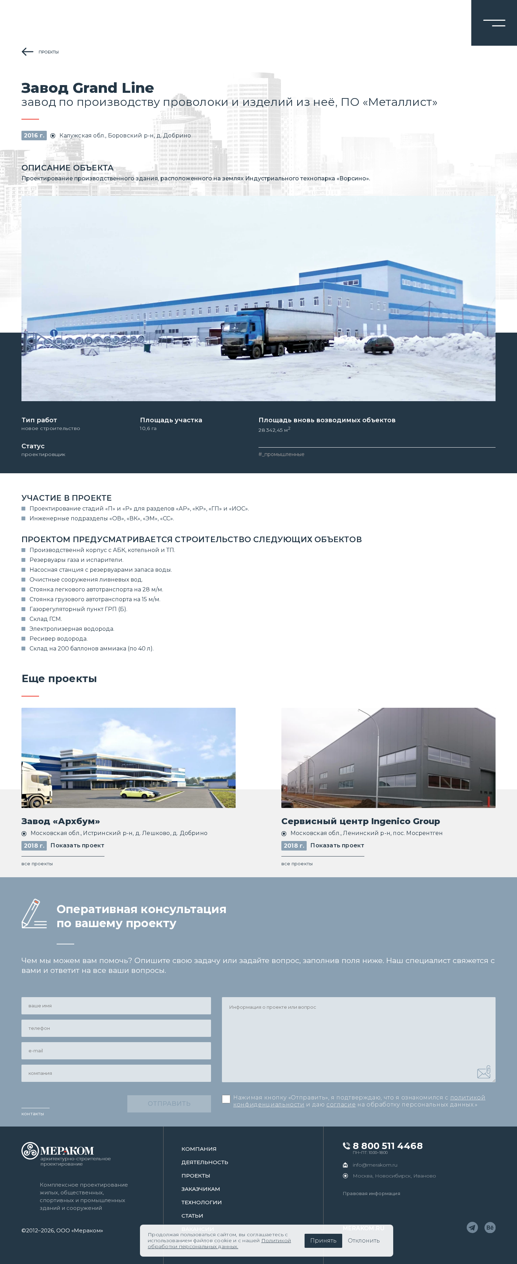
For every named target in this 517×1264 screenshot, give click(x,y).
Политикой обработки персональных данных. (219, 1243)
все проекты (37, 863)
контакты (32, 1113)
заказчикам (200, 1189)
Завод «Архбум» (60, 821)
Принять (323, 1240)
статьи (192, 1215)
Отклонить (364, 1240)
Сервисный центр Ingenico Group (360, 821)
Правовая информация (371, 1193)
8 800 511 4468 (388, 1146)
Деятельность (204, 1162)
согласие (341, 1104)
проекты (49, 52)
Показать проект (77, 845)
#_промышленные (281, 454)
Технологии (201, 1202)
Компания (199, 1149)
